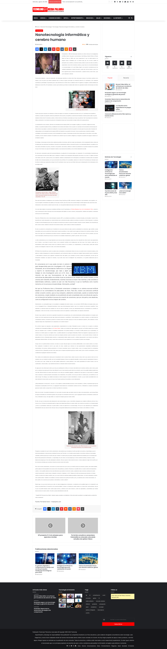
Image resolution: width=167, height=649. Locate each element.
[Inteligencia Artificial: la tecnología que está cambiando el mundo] (66, 558)
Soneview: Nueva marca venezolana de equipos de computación (117, 100)
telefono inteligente (90, 610)
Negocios (89, 18)
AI (89, 595)
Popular (110, 78)
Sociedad (107, 18)
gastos (94, 598)
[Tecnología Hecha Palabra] (49, 9)
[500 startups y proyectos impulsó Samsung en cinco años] (70, 605)
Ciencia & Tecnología (46, 26)
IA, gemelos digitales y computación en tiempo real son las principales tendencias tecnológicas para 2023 (44, 569)
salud (87, 607)
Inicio (36, 18)
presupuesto (102, 604)
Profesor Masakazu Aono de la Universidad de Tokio (82, 209)
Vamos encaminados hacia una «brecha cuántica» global (88, 566)
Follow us (114, 590)
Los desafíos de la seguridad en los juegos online (123, 107)
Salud (98, 18)
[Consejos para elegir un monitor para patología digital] (62, 601)
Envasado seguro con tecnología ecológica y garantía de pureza (115, 93)
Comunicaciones (54, 18)
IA (99, 598)
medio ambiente (90, 601)
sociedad (101, 607)
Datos (66, 18)
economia (88, 598)
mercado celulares (100, 601)
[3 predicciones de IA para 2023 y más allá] (111, 185)
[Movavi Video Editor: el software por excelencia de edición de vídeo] (109, 86)
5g (86, 595)
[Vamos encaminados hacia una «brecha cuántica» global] (88, 558)
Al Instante (117, 18)
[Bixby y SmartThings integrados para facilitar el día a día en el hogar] (70, 601)
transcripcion (101, 610)
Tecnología (55, 26)
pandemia (94, 604)
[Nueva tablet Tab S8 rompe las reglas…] (78, 605)
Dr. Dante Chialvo (56, 328)
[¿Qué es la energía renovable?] (125, 185)
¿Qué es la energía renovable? (125, 192)
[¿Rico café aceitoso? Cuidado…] (62, 596)
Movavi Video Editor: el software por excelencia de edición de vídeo (123, 86)
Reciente (126, 78)
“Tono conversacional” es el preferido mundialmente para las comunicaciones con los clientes (87, 1)
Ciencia (42, 18)
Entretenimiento (77, 18)
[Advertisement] (101, 9)
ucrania (87, 613)
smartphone (94, 607)
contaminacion (96, 595)
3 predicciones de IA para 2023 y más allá (111, 192)
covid (103, 595)
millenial (88, 604)
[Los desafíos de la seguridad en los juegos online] (109, 108)
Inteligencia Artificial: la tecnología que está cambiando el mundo (64, 567)
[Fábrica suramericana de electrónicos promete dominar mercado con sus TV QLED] (62, 605)
